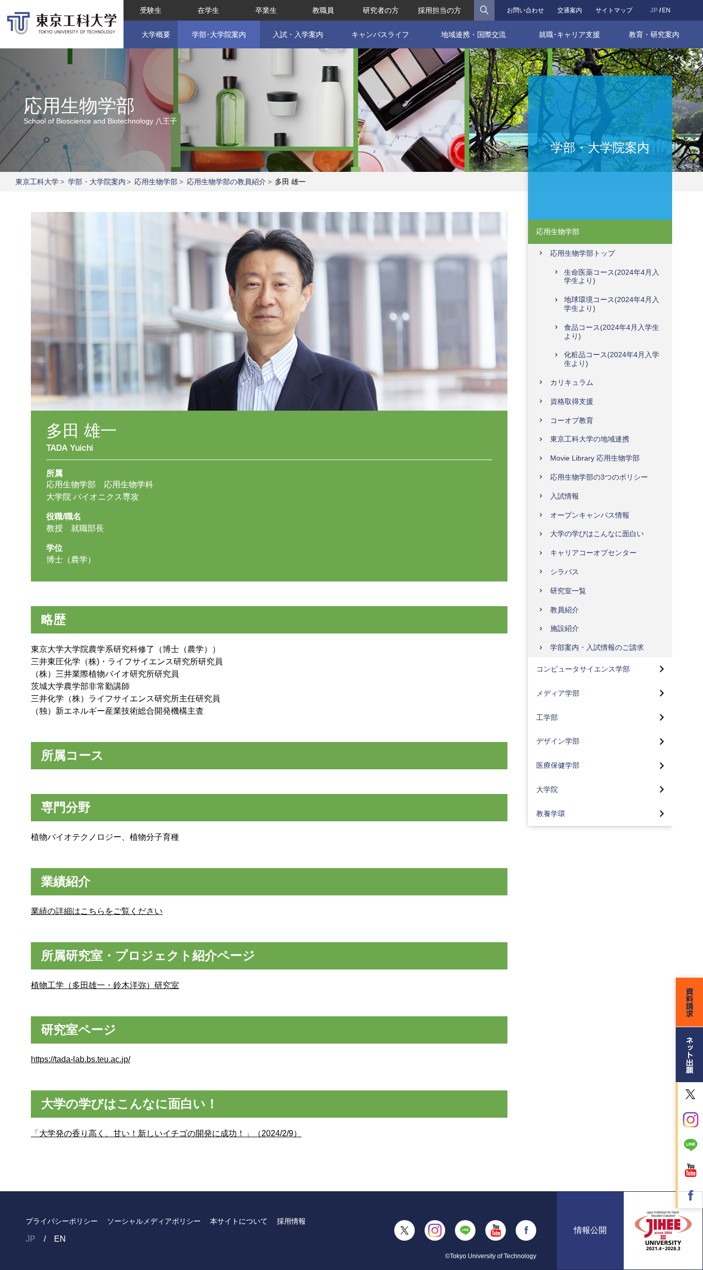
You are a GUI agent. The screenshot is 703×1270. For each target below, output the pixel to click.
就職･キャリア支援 (569, 34)
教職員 (323, 10)
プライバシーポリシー (62, 1221)
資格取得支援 (571, 401)
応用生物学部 (156, 182)
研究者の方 (381, 10)
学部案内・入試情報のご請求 (597, 647)
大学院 (547, 789)
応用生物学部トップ (582, 253)
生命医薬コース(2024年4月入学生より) (611, 276)
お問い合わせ (525, 10)
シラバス (564, 572)
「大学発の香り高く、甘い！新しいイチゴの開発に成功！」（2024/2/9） (166, 1133)
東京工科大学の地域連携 (589, 439)
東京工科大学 (37, 182)
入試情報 (564, 496)
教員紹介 (564, 610)
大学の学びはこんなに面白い (597, 534)
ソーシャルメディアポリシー (154, 1221)
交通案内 (569, 10)
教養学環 (550, 813)
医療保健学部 (557, 765)
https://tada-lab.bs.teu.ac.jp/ (80, 1059)
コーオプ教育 (571, 420)
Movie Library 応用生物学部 (595, 458)
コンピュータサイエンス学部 (583, 669)
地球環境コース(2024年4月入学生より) (611, 303)
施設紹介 (564, 628)
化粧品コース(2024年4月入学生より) (611, 358)
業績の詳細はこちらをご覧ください (97, 911)
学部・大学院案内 (97, 182)
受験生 (151, 10)
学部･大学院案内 (219, 34)
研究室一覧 (568, 591)
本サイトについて (239, 1221)
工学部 (547, 717)
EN (666, 10)
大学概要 (156, 34)
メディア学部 (557, 693)
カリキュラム (571, 382)
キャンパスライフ (380, 34)
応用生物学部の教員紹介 (226, 182)
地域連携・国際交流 (473, 34)
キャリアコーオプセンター (593, 553)
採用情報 (291, 1221)
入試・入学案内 (298, 34)
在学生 (208, 10)
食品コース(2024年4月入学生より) (611, 331)
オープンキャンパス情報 (589, 515)
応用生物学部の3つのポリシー (599, 477)
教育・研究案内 (654, 34)
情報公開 (590, 1230)
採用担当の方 (439, 10)
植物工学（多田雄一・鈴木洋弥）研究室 (105, 985)
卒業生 (266, 10)
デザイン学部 (557, 741)
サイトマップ (613, 10)
